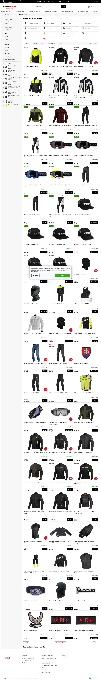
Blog (42, 667)
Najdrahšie (43, 43)
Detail (44, 73)
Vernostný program (46, 672)
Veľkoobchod (44, 671)
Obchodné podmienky (46, 663)
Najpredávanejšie (51, 43)
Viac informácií (34, 271)
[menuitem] (7, 11)
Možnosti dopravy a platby (47, 662)
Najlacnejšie (35, 43)
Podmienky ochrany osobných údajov (49, 665)
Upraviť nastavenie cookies (30, 678)
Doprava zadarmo (10, 27)
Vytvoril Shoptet (95, 678)
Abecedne (60, 43)
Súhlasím (62, 275)
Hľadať (63, 6)
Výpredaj (8, 29)
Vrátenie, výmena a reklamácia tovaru (45, 1)
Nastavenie (35, 275)
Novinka (7, 23)
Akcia (7, 21)
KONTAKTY (59, 1)
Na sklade (8, 19)
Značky (43, 669)
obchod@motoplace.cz (29, 658)
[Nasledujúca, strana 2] (94, 642)
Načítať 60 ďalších (60, 642)
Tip (6, 25)
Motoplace (26, 663)
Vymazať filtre (11, 58)
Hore (26, 642)
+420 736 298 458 (27, 660)
